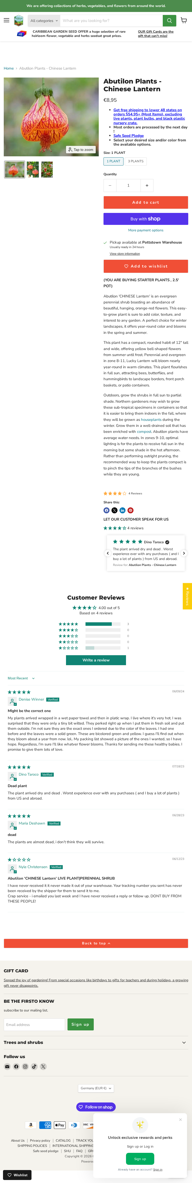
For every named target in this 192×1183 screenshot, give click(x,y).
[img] (19, 692)
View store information (125, 254)
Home (9, 68)
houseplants (151, 419)
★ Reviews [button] (187, 596)
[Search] (169, 20)
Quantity (110, 174)
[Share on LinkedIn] (123, 510)
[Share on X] (115, 510)
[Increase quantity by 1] (147, 185)
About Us (17, 1140)
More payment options (146, 230)
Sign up (81, 1024)
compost (144, 431)
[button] (14, 169)
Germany (93, 1088)
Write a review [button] (96, 660)
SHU (67, 1151)
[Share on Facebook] (107, 510)
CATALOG (63, 1140)
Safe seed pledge (45, 1151)
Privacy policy (40, 1140)
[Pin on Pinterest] (131, 510)
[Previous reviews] (107, 553)
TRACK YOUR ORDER (92, 1140)
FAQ (79, 1151)
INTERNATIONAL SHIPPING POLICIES (80, 1146)
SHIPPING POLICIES (32, 1146)
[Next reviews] (184, 553)
